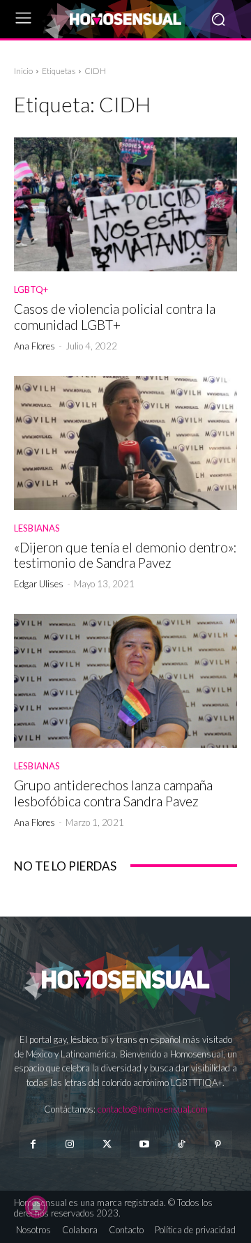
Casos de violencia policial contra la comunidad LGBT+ (114, 317)
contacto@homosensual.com (153, 1109)
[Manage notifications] (36, 1207)
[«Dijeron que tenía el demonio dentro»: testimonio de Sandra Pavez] (125, 443)
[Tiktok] (181, 1144)
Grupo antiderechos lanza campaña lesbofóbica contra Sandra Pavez (113, 793)
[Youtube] (144, 1144)
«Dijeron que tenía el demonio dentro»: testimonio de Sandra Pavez (125, 555)
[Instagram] (70, 1144)
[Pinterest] (217, 1144)
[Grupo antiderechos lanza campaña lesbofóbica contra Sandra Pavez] (125, 681)
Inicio (23, 71)
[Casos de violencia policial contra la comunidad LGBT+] (125, 204)
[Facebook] (32, 1144)
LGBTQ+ (31, 289)
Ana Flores (34, 346)
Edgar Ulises (38, 583)
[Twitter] (107, 1144)
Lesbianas (37, 528)
